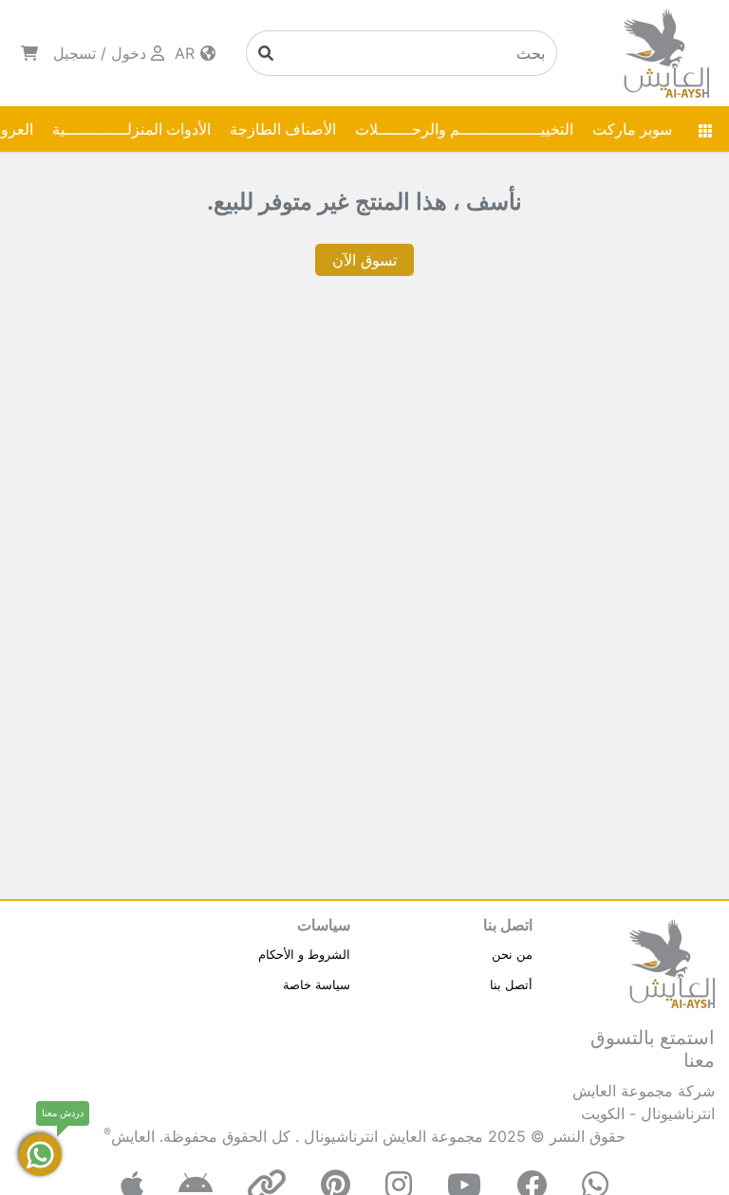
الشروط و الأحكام (304, 954)
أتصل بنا (511, 984)
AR (187, 53)
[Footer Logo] (672, 961)
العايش (133, 1136)
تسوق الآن (364, 259)
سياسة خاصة (316, 984)
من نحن (512, 954)
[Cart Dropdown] (29, 53)
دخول (128, 53)
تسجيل (74, 53)
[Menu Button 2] (705, 129)
